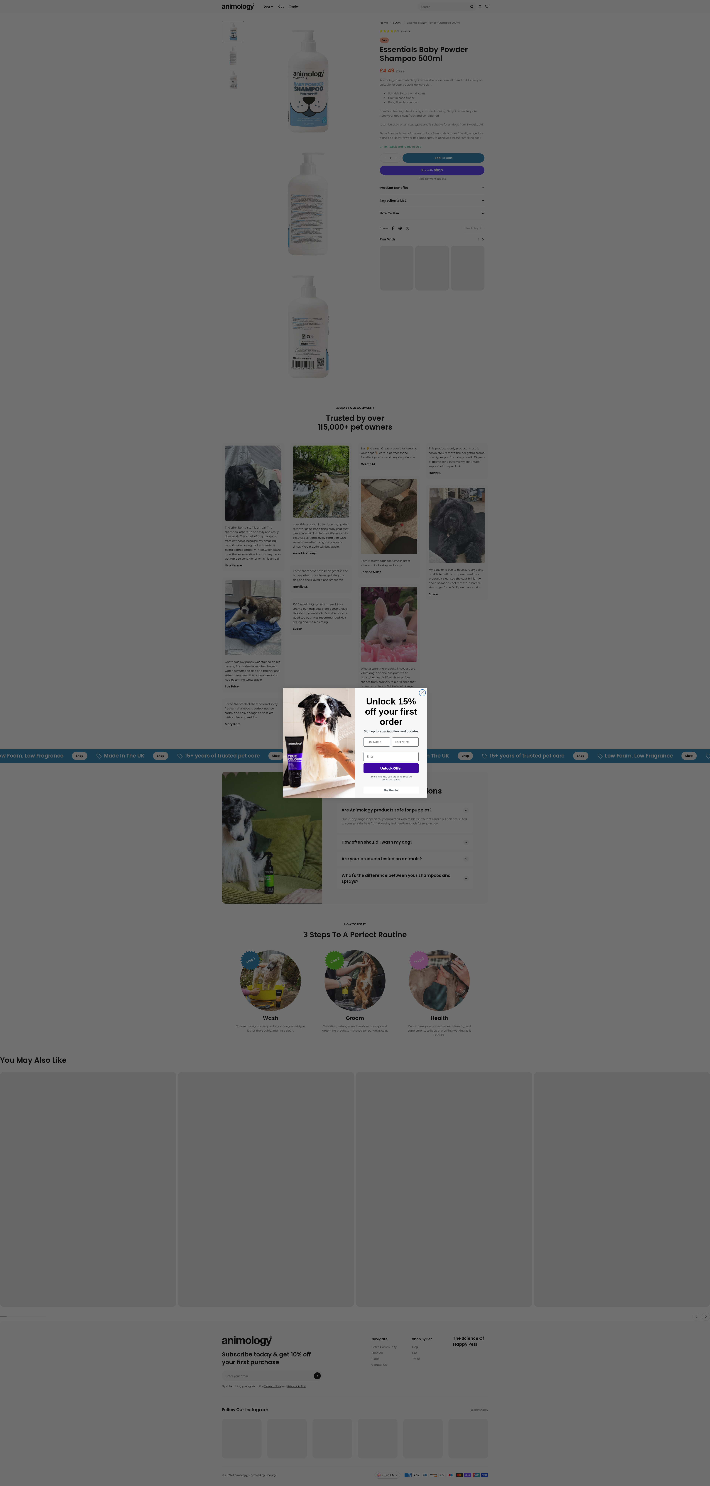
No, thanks (391, 790)
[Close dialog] (422, 692)
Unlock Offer (391, 768)
